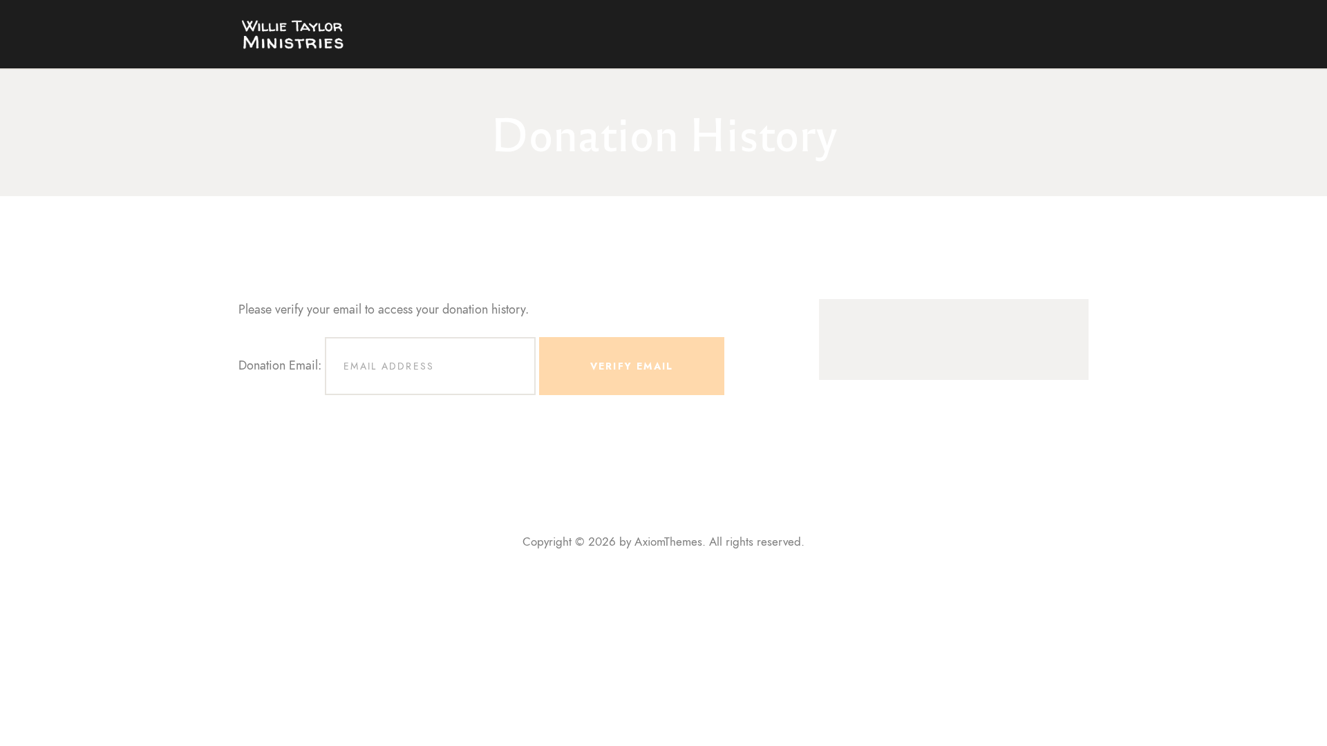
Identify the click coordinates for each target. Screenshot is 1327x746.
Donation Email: (279, 365)
